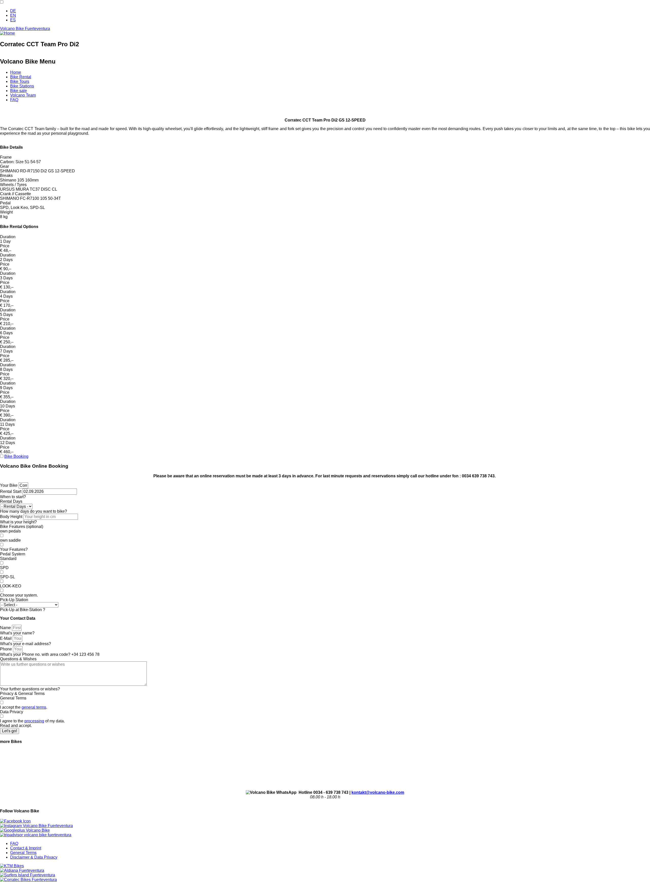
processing (34, 721)
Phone (6, 649)
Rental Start (10, 491)
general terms (34, 707)
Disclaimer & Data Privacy (33, 857)
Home (15, 72)
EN (13, 15)
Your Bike (9, 485)
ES (13, 20)
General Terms (13, 698)
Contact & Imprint (25, 848)
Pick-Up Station (14, 600)
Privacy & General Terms (22, 693)
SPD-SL (7, 577)
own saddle (10, 540)
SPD (4, 568)
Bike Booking (16, 456)
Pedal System (12, 554)
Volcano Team (23, 95)
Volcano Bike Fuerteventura (25, 28)
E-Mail (6, 638)
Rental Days (11, 501)
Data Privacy (11, 712)
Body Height (11, 516)
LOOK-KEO (10, 586)
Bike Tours (19, 81)
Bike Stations (22, 86)
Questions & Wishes (18, 659)
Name (5, 628)
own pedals (10, 531)
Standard (8, 558)
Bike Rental (20, 77)
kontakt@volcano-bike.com (377, 792)
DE (13, 11)
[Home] (7, 33)
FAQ (14, 100)
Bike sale (18, 90)
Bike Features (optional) (21, 526)
